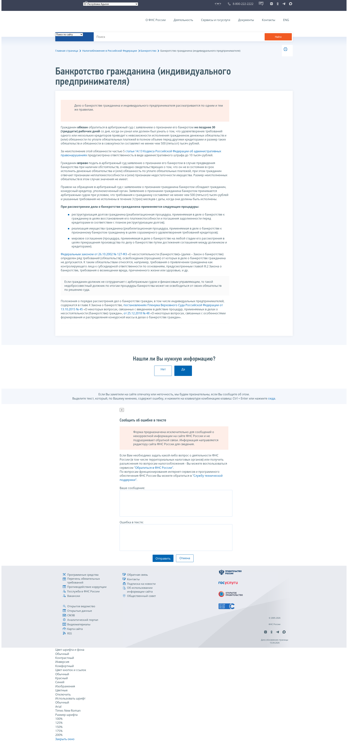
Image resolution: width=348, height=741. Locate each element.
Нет (163, 369)
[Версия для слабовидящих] (218, 4)
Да (183, 369)
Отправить (163, 558)
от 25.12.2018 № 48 (137, 313)
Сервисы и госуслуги (215, 20)
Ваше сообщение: (132, 488)
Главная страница (66, 50)
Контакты (268, 20)
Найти (278, 37)
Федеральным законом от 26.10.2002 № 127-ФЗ (94, 254)
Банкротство (148, 50)
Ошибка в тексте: (132, 522)
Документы (246, 20)
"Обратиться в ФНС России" (153, 468)
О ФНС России (156, 20)
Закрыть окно (64, 739)
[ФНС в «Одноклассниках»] (277, 4)
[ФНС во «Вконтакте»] (271, 4)
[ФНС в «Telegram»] (284, 4)
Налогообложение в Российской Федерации (109, 50)
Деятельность (183, 20)
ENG (286, 20)
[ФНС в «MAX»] (290, 4)
